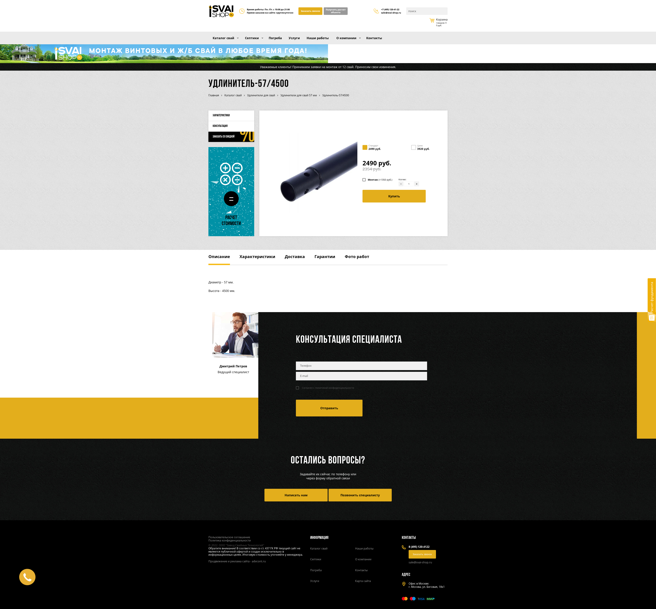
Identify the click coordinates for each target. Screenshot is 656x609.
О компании (346, 38)
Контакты (374, 38)
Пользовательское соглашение (229, 537)
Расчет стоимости (231, 220)
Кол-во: (402, 179)
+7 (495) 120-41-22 (390, 9)
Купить (394, 196)
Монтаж (380, 179)
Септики (252, 38)
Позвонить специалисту (360, 495)
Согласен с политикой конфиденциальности (328, 387)
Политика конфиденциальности (229, 540)
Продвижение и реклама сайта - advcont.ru (237, 561)
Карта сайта (363, 581)
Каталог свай (223, 38)
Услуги (294, 38)
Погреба (275, 38)
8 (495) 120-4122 (419, 547)
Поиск (445, 11)
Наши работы (318, 38)
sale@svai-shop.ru (391, 12)
